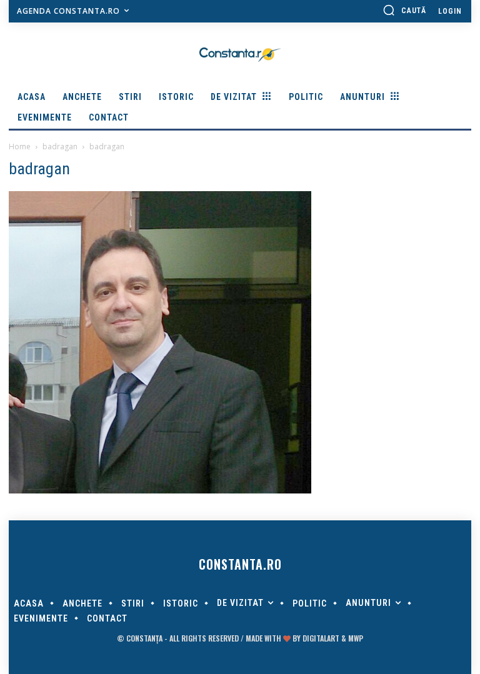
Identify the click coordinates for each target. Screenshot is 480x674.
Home (20, 146)
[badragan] (160, 490)
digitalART (320, 638)
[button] (404, 10)
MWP (355, 638)
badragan (60, 146)
